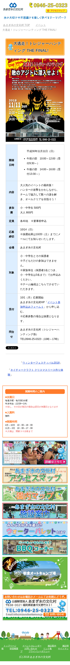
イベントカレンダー (32, 646)
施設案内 (52, 646)
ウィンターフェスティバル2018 (41, 362)
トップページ (10, 646)
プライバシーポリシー (39, 651)
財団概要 (14, 648)
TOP (16, 25)
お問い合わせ (30, 648)
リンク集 (47, 648)
